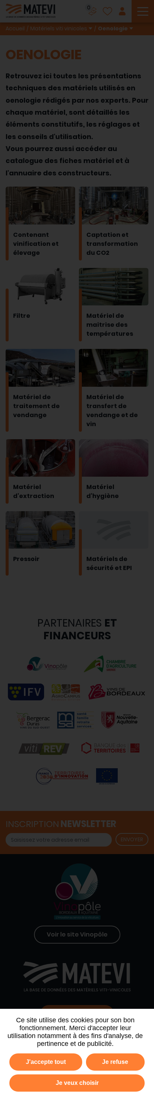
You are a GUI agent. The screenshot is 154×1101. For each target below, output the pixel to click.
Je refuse (115, 1062)
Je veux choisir (77, 1083)
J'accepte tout (46, 1062)
